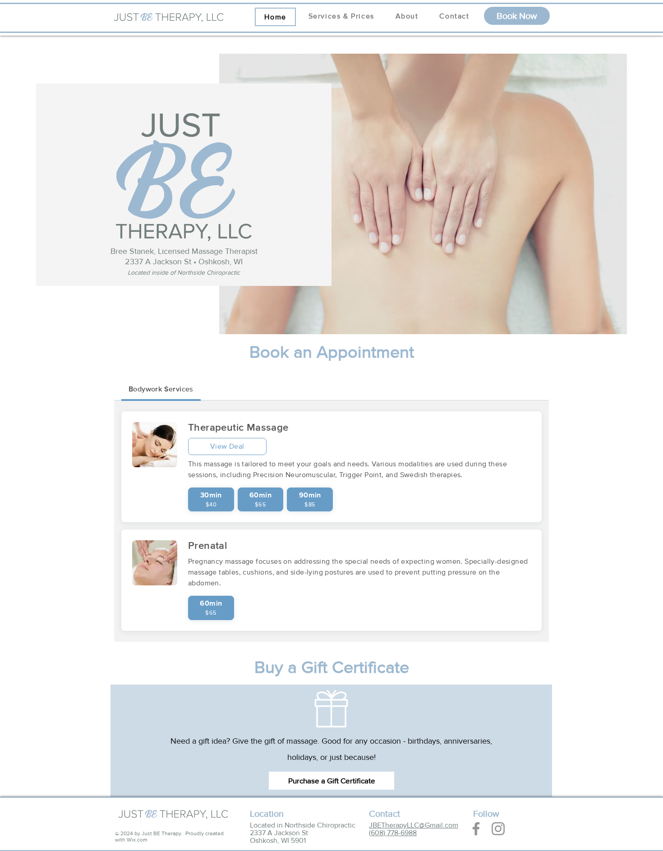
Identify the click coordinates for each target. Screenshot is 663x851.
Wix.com (137, 840)
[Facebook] (476, 828)
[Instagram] (498, 828)
